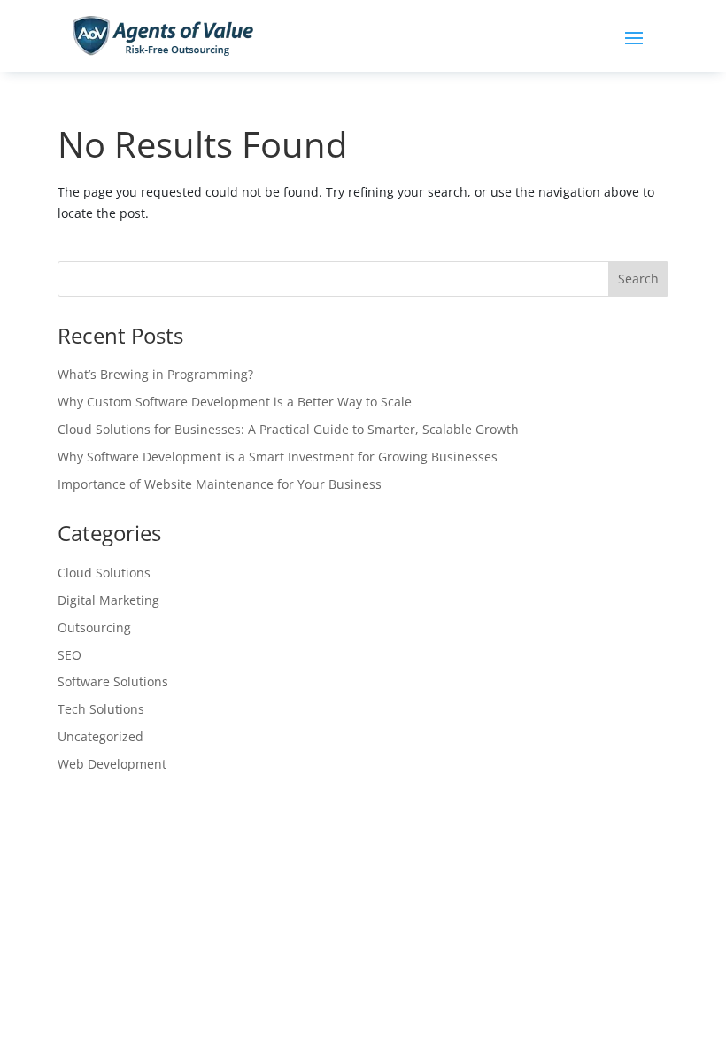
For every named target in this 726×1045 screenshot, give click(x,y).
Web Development (112, 763)
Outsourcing (94, 627)
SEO (69, 654)
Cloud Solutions (104, 572)
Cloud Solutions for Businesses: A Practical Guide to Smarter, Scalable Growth (288, 429)
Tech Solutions (101, 709)
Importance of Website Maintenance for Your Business (220, 484)
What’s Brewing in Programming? (155, 374)
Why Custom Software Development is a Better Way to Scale (235, 401)
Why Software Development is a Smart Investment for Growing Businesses (278, 456)
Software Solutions (113, 681)
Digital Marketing (108, 600)
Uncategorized (100, 736)
